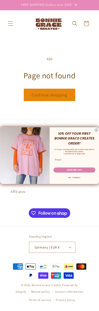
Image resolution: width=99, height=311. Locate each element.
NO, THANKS (74, 177)
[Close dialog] (96, 130)
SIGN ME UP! (74, 170)
